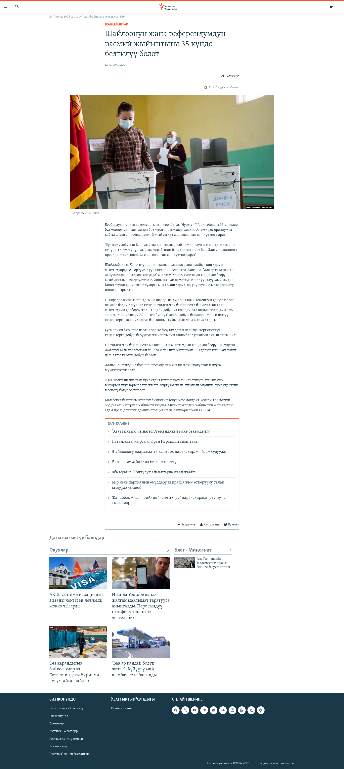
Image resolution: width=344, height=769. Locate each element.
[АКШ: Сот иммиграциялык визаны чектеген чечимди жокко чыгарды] (78, 573)
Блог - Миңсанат (193, 550)
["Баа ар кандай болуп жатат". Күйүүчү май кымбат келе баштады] (141, 642)
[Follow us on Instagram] (232, 710)
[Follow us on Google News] (213, 710)
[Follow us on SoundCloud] (223, 710)
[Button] (230, 76)
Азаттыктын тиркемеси (66, 738)
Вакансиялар (58, 746)
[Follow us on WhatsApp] (242, 710)
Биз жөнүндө (58, 716)
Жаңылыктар (116, 24)
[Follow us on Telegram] (204, 710)
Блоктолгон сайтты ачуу (66, 708)
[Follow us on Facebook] (176, 710)
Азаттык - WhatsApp (63, 731)
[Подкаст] (261, 710)
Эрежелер (56, 723)
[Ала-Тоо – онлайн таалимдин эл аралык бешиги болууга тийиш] (184, 562)
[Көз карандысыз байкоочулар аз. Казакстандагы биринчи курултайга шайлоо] (78, 642)
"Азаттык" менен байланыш (69, 753)
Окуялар (58, 550)
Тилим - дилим (121, 708)
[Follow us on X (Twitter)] (185, 710)
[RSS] (251, 710)
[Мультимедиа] (332, 7)
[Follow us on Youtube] (194, 710)
